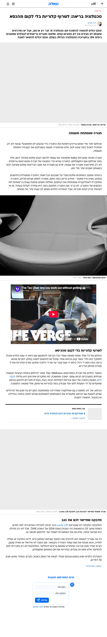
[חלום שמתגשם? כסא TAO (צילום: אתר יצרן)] (53, 237)
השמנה (99, 566)
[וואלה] (53, 3)
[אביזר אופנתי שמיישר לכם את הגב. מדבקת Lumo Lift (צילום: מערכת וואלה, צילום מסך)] (53, 471)
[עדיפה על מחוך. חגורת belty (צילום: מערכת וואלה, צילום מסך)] (53, 85)
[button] (93, 4)
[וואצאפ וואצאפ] (13, 3)
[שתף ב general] (7, 3)
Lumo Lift (62, 525)
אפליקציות (90, 566)
